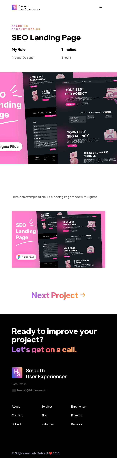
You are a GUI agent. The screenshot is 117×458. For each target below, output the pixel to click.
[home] (26, 8)
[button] (100, 7)
